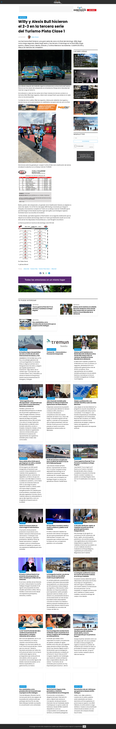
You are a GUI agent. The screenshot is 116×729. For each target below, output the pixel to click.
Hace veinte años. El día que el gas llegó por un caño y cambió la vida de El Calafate (30, 463)
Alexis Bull (26, 269)
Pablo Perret (34, 37)
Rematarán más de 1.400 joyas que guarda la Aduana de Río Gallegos (84, 691)
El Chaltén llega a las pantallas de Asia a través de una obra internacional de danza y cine (30, 354)
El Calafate (23, 398)
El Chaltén (23, 349)
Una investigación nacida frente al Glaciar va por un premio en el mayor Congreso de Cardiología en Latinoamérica (58, 633)
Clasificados (51, 349)
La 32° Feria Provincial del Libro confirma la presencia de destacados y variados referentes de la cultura (30, 633)
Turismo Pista (34, 269)
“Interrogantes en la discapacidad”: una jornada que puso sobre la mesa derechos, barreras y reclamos (30, 403)
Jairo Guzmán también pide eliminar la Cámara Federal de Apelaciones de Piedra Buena (57, 402)
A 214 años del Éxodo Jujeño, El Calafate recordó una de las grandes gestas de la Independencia (84, 528)
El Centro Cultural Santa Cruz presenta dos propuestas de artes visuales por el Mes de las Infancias (29, 576)
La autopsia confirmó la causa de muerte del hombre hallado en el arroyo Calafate (84, 574)
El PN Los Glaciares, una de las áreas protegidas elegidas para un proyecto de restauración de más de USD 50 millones (82, 61)
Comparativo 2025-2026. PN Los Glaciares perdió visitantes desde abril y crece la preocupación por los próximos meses (85, 633)
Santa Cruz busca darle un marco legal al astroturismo (29, 526)
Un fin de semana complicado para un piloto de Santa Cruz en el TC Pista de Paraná (57, 461)
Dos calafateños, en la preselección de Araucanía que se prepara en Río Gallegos (44, 324)
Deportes (22, 17)
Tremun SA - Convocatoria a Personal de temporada (56, 353)
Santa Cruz (50, 398)
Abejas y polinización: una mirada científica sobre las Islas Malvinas (85, 402)
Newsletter (79, 134)
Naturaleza (78, 398)
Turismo (22, 522)
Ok (84, 726)
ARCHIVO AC (23, 458)
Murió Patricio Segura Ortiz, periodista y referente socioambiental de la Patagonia (58, 691)
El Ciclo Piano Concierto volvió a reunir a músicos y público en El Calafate (57, 527)
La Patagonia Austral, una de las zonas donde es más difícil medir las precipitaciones (58, 576)
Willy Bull (53, 269)
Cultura (50, 522)
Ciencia (49, 571)
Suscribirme (85, 141)
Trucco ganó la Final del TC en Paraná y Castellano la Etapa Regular (42, 308)
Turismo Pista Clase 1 (44, 269)
